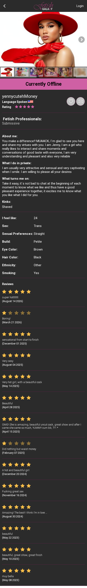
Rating (6, 107)
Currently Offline (44, 84)
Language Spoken (14, 102)
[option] (7, 72)
